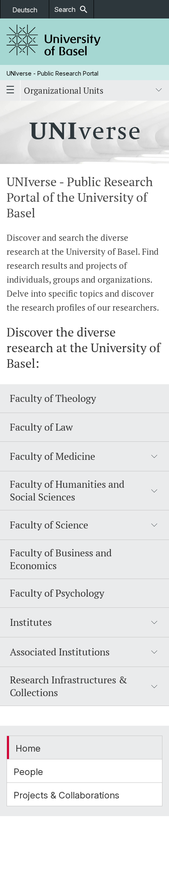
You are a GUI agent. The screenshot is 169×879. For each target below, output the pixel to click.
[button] (84, 456)
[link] (54, 41)
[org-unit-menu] (158, 90)
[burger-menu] (10, 90)
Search (71, 9)
